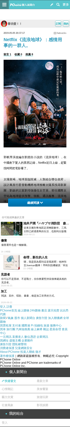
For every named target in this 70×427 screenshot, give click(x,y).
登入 (3, 306)
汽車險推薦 (23, 329)
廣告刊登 (41, 317)
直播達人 (18, 336)
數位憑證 (30, 336)
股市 (17, 317)
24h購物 (35, 310)
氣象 (11, 317)
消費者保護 (7, 348)
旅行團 (10, 329)
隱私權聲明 (19, 344)
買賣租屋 (5, 325)
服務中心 (56, 325)
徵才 (38, 351)
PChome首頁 (8, 310)
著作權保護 (7, 355)
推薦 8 (29, 54)
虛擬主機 (15, 340)
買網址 (4, 340)
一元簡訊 (5, 336)
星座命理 (55, 329)
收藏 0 (18, 54)
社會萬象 (7, 405)
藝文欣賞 (7, 397)
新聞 (3, 317)
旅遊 (46, 325)
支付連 (16, 325)
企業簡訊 (42, 336)
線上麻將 (36, 329)
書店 (44, 310)
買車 (3, 329)
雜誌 (46, 329)
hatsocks (61, 33)
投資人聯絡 (27, 351)
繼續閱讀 (33, 202)
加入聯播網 (55, 317)
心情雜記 (7, 389)
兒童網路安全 (23, 348)
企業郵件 (27, 340)
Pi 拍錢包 (37, 325)
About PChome (10, 351)
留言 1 (7, 54)
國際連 (26, 325)
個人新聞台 (28, 317)
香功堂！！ (15, 23)
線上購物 (23, 310)
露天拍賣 (53, 310)
